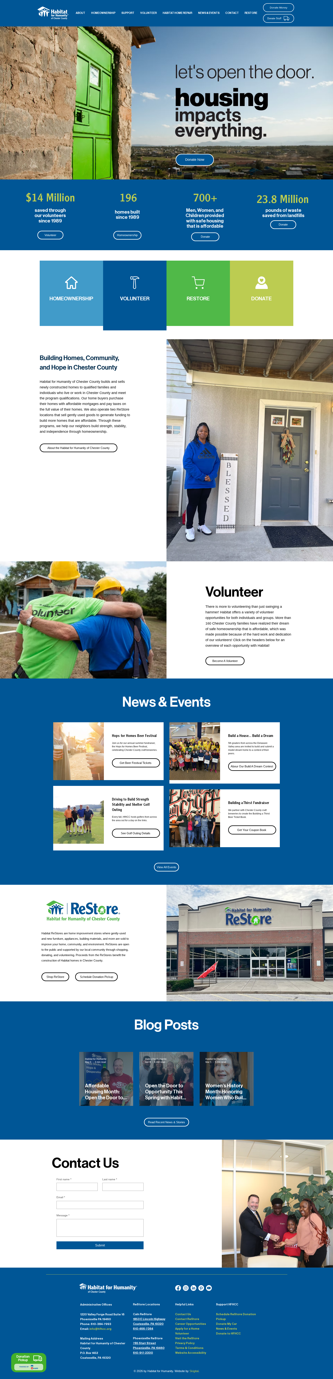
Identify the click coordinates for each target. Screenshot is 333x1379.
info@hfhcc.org (100, 1329)
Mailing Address (91, 1338)
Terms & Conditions (189, 1348)
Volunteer (182, 1333)
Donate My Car (226, 1324)
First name (63, 1179)
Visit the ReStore (187, 1338)
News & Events (226, 1328)
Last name (109, 1179)
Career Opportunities (190, 1324)
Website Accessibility (190, 1353)
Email (60, 1197)
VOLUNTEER (135, 299)
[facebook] (178, 1288)
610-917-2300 (143, 1353)
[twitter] (201, 1288)
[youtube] (193, 1288)
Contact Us (183, 1314)
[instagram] (186, 1288)
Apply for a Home (187, 1328)
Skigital (193, 1371)
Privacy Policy (185, 1343)
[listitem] (71, 293)
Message (62, 1215)
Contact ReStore (187, 1319)
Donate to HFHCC (228, 1333)
